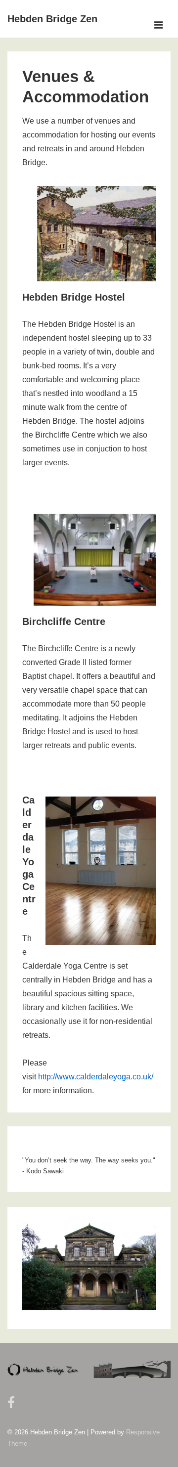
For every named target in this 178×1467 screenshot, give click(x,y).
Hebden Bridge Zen (52, 18)
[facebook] (12, 1406)
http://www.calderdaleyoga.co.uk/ (95, 1076)
